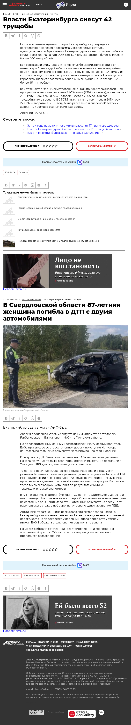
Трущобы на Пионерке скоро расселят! (39, 230)
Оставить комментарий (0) (102, 146)
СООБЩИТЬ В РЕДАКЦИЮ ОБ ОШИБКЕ (44, 650)
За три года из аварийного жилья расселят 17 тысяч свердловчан (73, 125)
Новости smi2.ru (14, 289)
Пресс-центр (67, 642)
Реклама (31, 642)
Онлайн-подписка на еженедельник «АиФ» (49, 646)
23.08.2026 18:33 (11, 299)
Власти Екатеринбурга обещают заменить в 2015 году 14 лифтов (73, 129)
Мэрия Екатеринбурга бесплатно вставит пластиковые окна (50, 208)
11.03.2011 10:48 (10, 14)
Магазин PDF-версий (87, 642)
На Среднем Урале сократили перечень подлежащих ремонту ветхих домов (58, 241)
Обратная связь (83, 646)
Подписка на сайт (48, 642)
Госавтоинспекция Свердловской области (25, 410)
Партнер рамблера (56, 712)
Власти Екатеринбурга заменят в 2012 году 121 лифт (64, 132)
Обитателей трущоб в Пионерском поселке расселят (46, 219)
